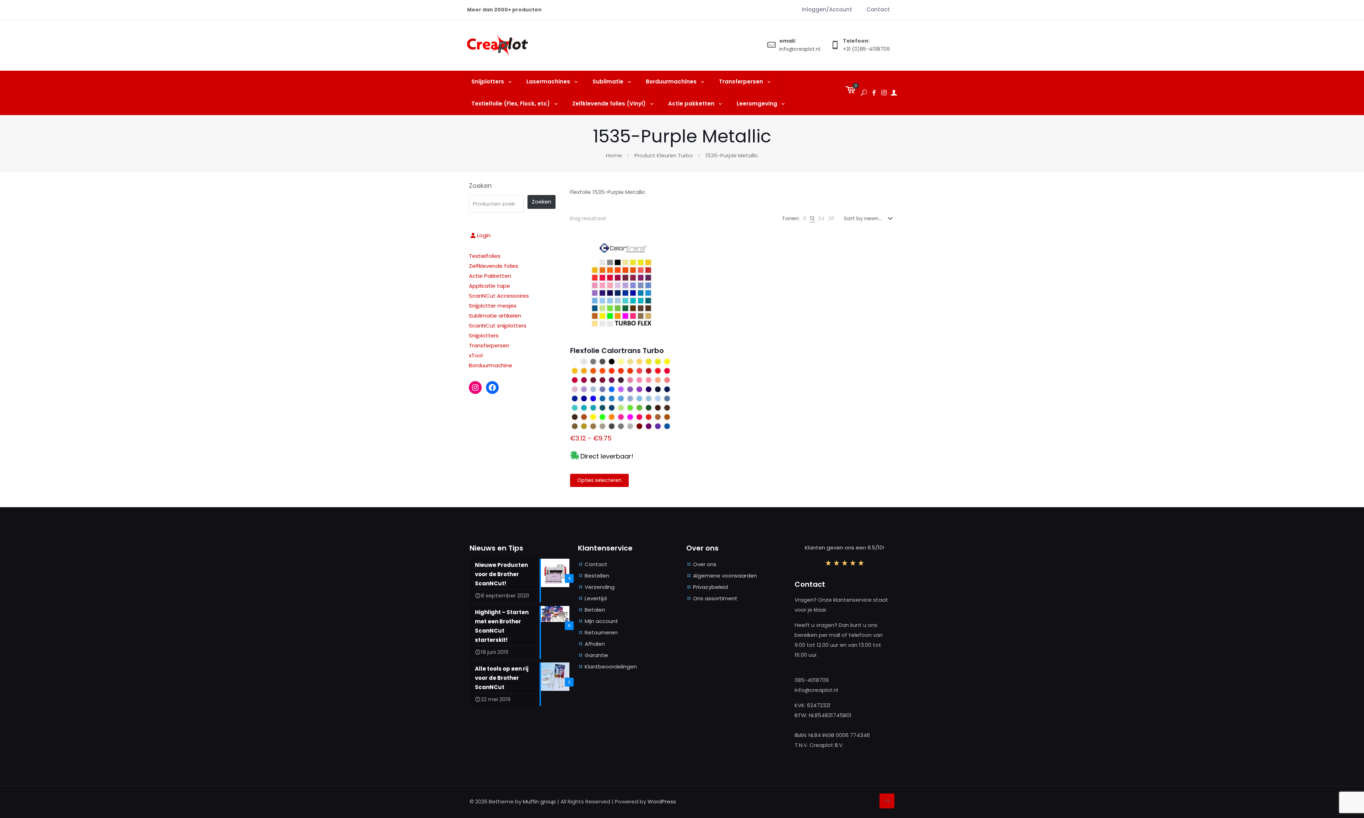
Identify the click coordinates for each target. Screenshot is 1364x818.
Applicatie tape (489, 285)
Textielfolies (484, 256)
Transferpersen (489, 345)
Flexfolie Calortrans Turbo (617, 351)
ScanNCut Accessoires (499, 295)
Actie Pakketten (490, 276)
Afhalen (595, 644)
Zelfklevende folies (493, 266)
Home (614, 155)
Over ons (704, 564)
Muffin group (539, 801)
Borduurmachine (490, 365)
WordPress (662, 801)
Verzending (600, 587)
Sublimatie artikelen (495, 315)
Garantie (596, 655)
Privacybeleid (710, 587)
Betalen (595, 609)
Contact (596, 564)
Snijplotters (484, 335)
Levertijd (596, 598)
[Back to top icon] (886, 800)
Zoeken (480, 186)
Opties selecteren (599, 480)
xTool (476, 355)
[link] (804, 218)
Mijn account (601, 621)
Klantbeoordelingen (611, 666)
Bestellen (597, 575)
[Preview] (663, 261)
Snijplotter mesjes (492, 305)
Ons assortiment (715, 598)
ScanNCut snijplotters (497, 325)
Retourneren (601, 632)
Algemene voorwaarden (725, 575)
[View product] (663, 246)
